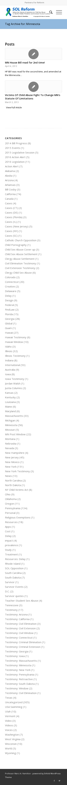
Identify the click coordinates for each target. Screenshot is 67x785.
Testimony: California (17, 619)
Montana (10, 439)
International (12, 365)
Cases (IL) (11, 221)
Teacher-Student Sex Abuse (21, 600)
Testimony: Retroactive (19, 679)
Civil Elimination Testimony (20, 263)
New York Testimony (17, 471)
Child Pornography (16, 245)
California (10, 194)
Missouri (10, 429)
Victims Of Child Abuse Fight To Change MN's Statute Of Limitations (32, 96)
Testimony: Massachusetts (21, 660)
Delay (8, 295)
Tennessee (11, 605)
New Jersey (12, 457)
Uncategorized (14, 702)
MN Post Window (15, 434)
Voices (9, 730)
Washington (12, 734)
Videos (9, 725)
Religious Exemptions (17, 517)
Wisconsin (11, 743)
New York (10, 466)
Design (9, 300)
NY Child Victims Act (16, 489)
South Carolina (13, 573)
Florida (9, 314)
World (8, 748)
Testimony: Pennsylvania (19, 674)
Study (8, 549)
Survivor (10, 582)
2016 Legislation (15, 161)
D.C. (7, 591)
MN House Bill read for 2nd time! (25, 62)
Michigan (10, 420)
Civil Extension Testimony (20, 268)
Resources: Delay (15, 559)
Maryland (10, 411)
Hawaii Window (14, 342)
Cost (7, 531)
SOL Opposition (14, 568)
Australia (10, 369)
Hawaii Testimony (15, 337)
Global (8, 323)
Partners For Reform (34, 2)
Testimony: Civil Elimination (21, 623)
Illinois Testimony (15, 355)
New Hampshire (14, 452)
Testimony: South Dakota (20, 683)
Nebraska (10, 443)
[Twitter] (59, 780)
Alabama (10, 171)
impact (9, 540)
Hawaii (9, 332)
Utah (8, 711)
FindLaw (10, 309)
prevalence (11, 545)
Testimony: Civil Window (19, 633)
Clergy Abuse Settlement (20, 258)
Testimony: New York (17, 670)
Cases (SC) (11, 235)
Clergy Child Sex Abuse (18, 272)
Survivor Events (14, 586)
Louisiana (10, 402)
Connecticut (12, 282)
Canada (9, 198)
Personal (10, 512)
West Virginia (12, 739)
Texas (8, 697)
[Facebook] (54, 780)
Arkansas (10, 184)
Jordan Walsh (12, 383)
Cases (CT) (11, 208)
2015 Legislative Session (19, 152)
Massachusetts (14, 415)
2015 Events (12, 148)
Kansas (9, 392)
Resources (11, 522)
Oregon (9, 503)
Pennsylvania (12, 508)
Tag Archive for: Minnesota (22, 24)
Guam (8, 328)
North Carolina (13, 480)
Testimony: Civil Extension (20, 628)
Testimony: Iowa (15, 656)
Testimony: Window (16, 688)
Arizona (9, 180)
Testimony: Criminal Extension (22, 646)
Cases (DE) (11, 212)
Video (8, 720)
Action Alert (12, 166)
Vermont (10, 716)
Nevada (9, 448)
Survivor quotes (14, 596)
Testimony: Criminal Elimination (23, 642)
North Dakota (13, 485)
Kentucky (10, 397)
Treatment (11, 554)
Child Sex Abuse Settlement (21, 254)
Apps (8, 526)
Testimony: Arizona (16, 614)
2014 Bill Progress (16, 143)
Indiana (9, 360)
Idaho (8, 346)
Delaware (10, 291)
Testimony (11, 610)
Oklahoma (11, 499)
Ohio (7, 494)
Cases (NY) (11, 231)
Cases (8, 203)
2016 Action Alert (15, 157)
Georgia (9, 318)
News (8, 476)
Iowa (8, 374)
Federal (9, 305)
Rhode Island (12, 563)
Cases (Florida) (14, 217)
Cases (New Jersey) (16, 226)
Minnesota (11, 425)
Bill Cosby (10, 189)
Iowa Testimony (14, 379)
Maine (8, 406)
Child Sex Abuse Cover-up (20, 249)
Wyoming (10, 753)
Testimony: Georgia (16, 651)
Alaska (8, 175)
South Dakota (13, 577)
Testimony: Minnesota (18, 665)
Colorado (10, 277)
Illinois (8, 351)
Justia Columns (13, 388)
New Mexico (12, 462)
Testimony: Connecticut (19, 637)
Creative (10, 286)
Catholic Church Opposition (20, 240)
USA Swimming (13, 707)
